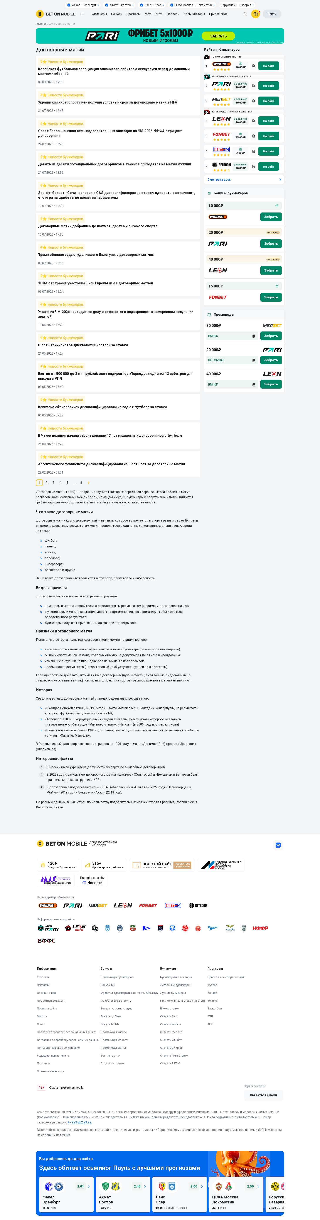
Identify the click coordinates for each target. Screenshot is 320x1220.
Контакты (43, 977)
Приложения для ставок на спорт (182, 1000)
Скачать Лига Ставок (174, 1055)
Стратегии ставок (112, 1063)
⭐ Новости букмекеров (62, 62)
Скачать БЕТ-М (170, 1063)
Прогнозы (133, 14)
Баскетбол (214, 1008)
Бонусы (116, 14)
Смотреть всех (219, 179)
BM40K (213, 384)
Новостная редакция (51, 1000)
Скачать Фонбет (171, 1040)
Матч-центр (154, 14)
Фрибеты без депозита (116, 1000)
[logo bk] (217, 217)
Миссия (42, 1016)
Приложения (218, 14)
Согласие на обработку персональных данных (67, 1040)
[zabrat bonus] (271, 216)
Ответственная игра (50, 1071)
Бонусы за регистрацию (117, 1008)
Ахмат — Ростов (120, 5)
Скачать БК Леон (171, 1047)
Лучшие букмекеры (173, 992)
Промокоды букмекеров (117, 977)
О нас (40, 1024)
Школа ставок (169, 1008)
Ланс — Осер (153, 5)
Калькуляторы (194, 14)
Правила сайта (47, 1008)
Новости (173, 14)
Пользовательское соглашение (58, 1047)
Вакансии (43, 985)
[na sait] (268, 65)
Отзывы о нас (46, 992)
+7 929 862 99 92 (79, 1122)
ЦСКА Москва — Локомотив (193, 5)
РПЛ (210, 1016)
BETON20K (216, 360)
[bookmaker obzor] (253, 65)
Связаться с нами (263, 1095)
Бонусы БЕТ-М (110, 1024)
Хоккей (212, 992)
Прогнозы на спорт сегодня (225, 977)
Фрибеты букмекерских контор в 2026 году (129, 992)
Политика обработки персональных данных (66, 1032)
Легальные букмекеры (175, 985)
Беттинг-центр (110, 1055)
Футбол (212, 985)
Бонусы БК (108, 985)
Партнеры (44, 1063)
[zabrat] (271, 335)
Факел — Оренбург (84, 5)
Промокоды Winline (114, 1032)
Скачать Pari (168, 1016)
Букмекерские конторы (176, 977)
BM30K (213, 336)
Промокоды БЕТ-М (113, 1047)
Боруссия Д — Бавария (236, 5)
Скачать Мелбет (171, 1032)
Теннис (212, 1000)
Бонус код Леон (111, 1016)
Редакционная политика (53, 1055)
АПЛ (210, 1024)
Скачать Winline (170, 1024)
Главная (41, 23)
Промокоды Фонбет (114, 1040)
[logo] (55, 14)
